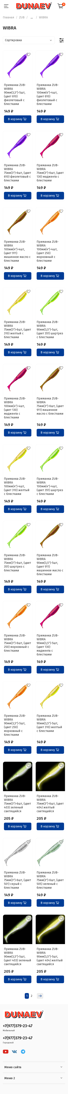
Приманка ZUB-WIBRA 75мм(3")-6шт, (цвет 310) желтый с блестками (17, 329)
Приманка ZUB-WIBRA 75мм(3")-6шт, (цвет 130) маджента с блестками (50, 172)
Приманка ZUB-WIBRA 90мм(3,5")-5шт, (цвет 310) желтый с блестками (49, 723)
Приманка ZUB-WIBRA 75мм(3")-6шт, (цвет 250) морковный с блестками (17, 643)
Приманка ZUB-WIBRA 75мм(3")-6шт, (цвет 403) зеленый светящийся (17, 803)
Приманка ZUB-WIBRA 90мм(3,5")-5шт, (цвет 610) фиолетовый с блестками (15, 94)
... (32, 17)
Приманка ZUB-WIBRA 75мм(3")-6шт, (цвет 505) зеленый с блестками (50, 880)
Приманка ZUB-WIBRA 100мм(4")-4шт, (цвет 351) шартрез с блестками (50, 486)
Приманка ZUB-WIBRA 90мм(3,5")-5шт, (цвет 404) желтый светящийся (50, 956)
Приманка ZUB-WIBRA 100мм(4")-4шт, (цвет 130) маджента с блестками (15, 408)
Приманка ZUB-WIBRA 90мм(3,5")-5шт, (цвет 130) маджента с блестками (48, 645)
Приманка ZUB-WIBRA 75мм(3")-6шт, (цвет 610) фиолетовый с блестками (17, 172)
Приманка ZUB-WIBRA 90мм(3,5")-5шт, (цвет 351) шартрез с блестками (50, 329)
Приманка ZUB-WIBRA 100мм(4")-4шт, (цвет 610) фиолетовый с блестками (48, 94)
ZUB (22, 17)
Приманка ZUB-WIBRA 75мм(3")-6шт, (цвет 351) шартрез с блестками (17, 562)
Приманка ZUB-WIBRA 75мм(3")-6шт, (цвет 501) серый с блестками (17, 880)
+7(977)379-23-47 (17, 1026)
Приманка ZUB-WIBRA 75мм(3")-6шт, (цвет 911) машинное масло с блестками (50, 406)
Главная (8, 17)
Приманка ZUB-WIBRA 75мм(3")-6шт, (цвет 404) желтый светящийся (50, 803)
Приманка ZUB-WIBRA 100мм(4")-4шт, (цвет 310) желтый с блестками (16, 486)
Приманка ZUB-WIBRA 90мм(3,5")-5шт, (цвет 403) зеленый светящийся (17, 956)
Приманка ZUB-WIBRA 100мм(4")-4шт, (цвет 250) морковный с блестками (48, 251)
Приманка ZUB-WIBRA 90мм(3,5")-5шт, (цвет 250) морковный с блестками (15, 725)
